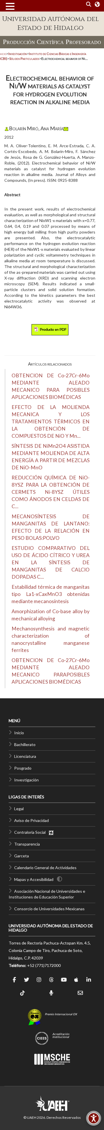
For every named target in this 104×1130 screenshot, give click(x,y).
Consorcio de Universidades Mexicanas (49, 908)
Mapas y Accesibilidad (33, 879)
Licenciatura (25, 756)
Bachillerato (25, 744)
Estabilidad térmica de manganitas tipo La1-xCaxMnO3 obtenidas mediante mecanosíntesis (51, 594)
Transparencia (27, 844)
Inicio (19, 732)
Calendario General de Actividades (45, 867)
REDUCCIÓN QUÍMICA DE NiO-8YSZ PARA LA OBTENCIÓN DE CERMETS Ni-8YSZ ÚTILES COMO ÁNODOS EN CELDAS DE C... (51, 492)
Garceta (21, 855)
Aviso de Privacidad (31, 820)
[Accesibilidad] (93, 1118)
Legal (19, 808)
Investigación (26, 779)
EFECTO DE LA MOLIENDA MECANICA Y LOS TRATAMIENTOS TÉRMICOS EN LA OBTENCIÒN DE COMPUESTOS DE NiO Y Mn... (51, 421)
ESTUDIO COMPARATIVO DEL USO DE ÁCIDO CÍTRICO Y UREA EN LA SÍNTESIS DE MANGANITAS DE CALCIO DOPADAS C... (51, 562)
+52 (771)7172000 (44, 965)
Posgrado (22, 768)
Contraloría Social (31, 832)
